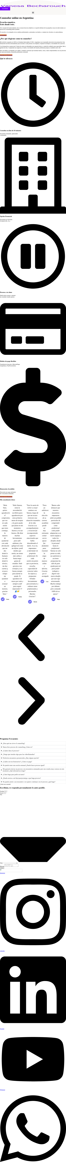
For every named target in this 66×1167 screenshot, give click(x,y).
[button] (33, 12)
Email (1, 793)
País (1, 794)
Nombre (2, 791)
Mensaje (2, 866)
